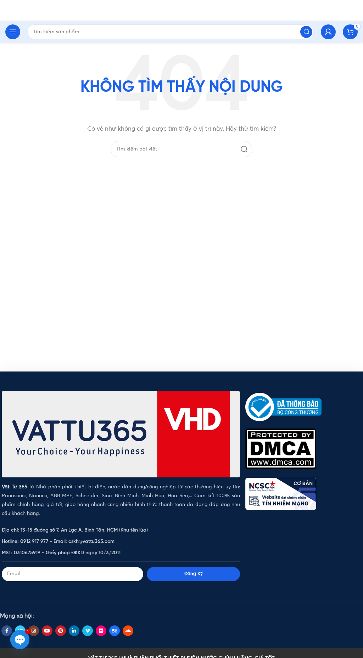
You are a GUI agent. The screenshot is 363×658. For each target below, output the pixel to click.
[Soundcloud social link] (128, 630)
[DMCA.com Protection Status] (280, 448)
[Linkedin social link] (74, 630)
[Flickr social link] (101, 630)
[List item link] (121, 530)
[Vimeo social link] (87, 630)
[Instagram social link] (33, 630)
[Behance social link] (114, 630)
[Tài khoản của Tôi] (328, 32)
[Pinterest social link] (60, 630)
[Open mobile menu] (13, 32)
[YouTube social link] (47, 630)
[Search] (244, 149)
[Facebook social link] (6, 630)
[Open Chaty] (19, 639)
